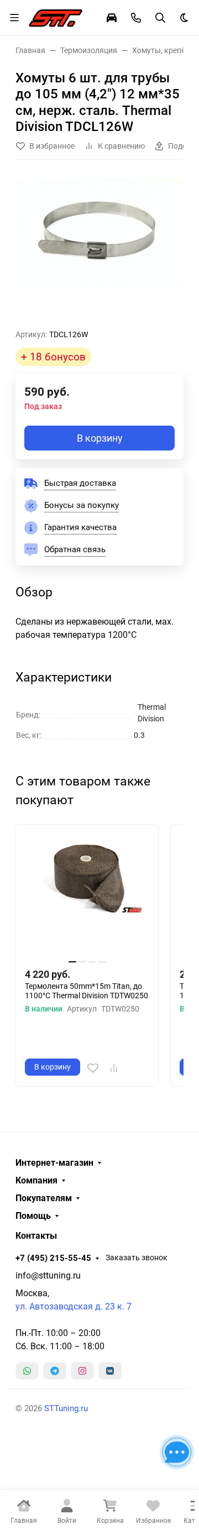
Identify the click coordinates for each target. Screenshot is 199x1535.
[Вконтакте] (110, 1371)
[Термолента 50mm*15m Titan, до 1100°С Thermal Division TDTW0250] (87, 896)
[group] (99, 248)
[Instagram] (82, 1371)
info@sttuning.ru (48, 1275)
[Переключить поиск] (160, 18)
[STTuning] (55, 16)
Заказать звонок (136, 1257)
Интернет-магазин (54, 1163)
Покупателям (43, 1198)
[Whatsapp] (27, 1371)
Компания (36, 1180)
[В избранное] (93, 1068)
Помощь (33, 1216)
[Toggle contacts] (136, 18)
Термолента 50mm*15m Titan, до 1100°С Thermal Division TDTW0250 (86, 991)
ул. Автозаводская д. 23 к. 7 (73, 1306)
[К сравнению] (114, 1068)
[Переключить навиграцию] (14, 18)
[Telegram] (54, 1371)
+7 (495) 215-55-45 (53, 1258)
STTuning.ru (66, 1408)
